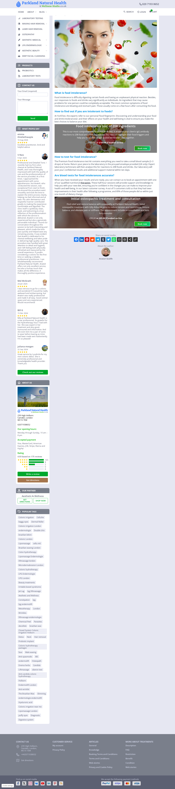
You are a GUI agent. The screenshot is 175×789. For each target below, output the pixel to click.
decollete (23, 626)
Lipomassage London (28, 711)
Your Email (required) (27, 91)
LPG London (24, 578)
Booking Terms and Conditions (103, 754)
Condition (130, 763)
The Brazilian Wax (26, 693)
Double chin (39, 530)
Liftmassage (24, 669)
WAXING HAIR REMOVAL (33, 23)
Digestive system (26, 719)
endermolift (24, 661)
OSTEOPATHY (28, 34)
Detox (21, 637)
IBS (36, 656)
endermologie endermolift (30, 698)
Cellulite (40, 517)
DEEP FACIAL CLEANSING (33, 56)
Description (131, 745)
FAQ (127, 750)
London (36, 608)
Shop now (41, 500)
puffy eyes (23, 715)
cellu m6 (37, 543)
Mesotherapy (24, 608)
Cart (154, 11)
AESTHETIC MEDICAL (31, 40)
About (30, 12)
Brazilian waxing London (29, 547)
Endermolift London (27, 685)
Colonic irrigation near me (30, 706)
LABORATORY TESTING (32, 18)
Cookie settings (8, 786)
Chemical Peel (25, 621)
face (20, 652)
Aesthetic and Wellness (29, 595)
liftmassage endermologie (30, 617)
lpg (34, 600)
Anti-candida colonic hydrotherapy (27, 675)
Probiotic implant (26, 641)
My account (58, 745)
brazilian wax (35, 626)
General (92, 745)
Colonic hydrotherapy (28, 569)
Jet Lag (21, 591)
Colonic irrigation (26, 517)
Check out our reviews (32, 372)
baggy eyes (23, 521)
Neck (29, 637)
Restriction (131, 754)
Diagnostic (35, 715)
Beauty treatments (27, 582)
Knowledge (94, 750)
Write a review (32, 474)
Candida (36, 665)
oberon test (37, 669)
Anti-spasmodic (25, 656)
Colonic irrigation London (30, 526)
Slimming (41, 693)
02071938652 (24, 424)
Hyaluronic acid (25, 702)
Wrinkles (22, 613)
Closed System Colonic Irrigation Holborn (28, 631)
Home (21, 12)
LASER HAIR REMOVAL (32, 29)
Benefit (129, 758)
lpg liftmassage (34, 591)
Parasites (38, 621)
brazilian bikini (25, 534)
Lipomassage (24, 543)
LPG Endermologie (27, 573)
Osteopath (36, 661)
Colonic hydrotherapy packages (28, 646)
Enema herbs (24, 665)
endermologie (25, 530)
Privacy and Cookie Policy (100, 767)
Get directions (32, 480)
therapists (85, 182)
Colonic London (25, 539)
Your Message (24, 99)
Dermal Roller (37, 521)
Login (143, 12)
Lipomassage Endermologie (31, 556)
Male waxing (30, 652)
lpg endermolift (25, 604)
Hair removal (40, 637)
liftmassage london (27, 560)
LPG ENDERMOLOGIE (32, 45)
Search (130, 11)
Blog (42, 12)
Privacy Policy (59, 750)
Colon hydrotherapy (27, 552)
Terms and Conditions (99, 758)
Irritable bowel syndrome (30, 587)
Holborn (22, 680)
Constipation (24, 600)
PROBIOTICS (28, 70)
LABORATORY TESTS (31, 76)
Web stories (94, 763)
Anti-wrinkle (24, 689)
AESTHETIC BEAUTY (31, 50)
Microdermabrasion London (31, 565)
